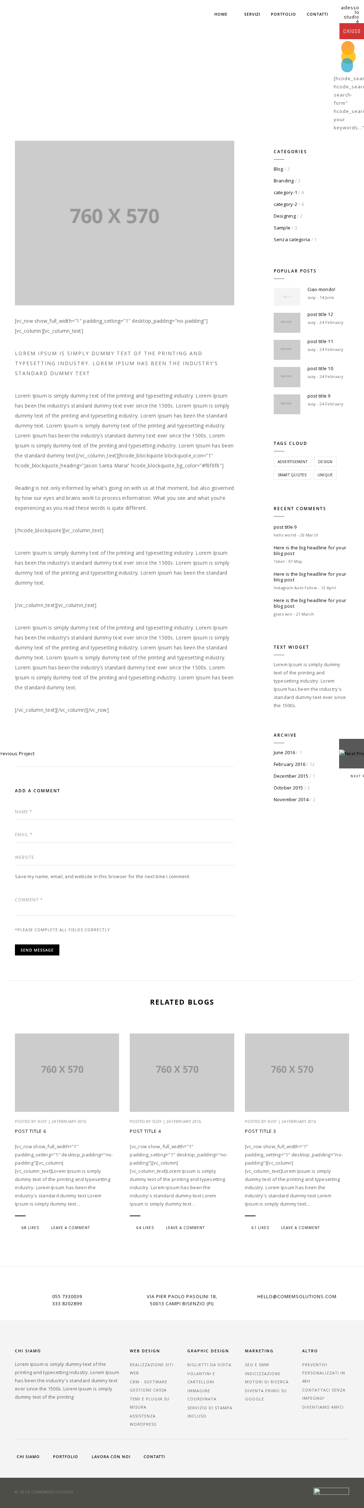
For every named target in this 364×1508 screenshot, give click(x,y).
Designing (285, 216)
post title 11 (320, 341)
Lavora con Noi (111, 1456)
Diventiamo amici (323, 1407)
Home (221, 14)
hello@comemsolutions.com (297, 1296)
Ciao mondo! (321, 289)
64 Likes (145, 1227)
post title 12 (320, 314)
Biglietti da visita (209, 1364)
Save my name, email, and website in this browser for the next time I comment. (103, 876)
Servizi (252, 14)
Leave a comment (70, 1227)
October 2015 (288, 787)
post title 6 (30, 1131)
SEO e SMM (257, 1364)
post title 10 (320, 368)
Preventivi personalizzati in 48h (323, 1373)
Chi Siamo (28, 1456)
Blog (278, 169)
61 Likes (260, 1227)
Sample (282, 227)
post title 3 (260, 1131)
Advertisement (292, 461)
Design (325, 461)
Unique (325, 474)
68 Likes (30, 1227)
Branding (284, 180)
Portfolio (283, 14)
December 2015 (291, 776)
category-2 (286, 204)
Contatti (317, 14)
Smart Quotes (292, 474)
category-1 (286, 192)
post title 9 (319, 396)
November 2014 (291, 799)
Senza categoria (292, 239)
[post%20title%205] (67, 745)
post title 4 (145, 1131)
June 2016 (284, 752)
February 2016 (289, 764)
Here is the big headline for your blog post (310, 550)
